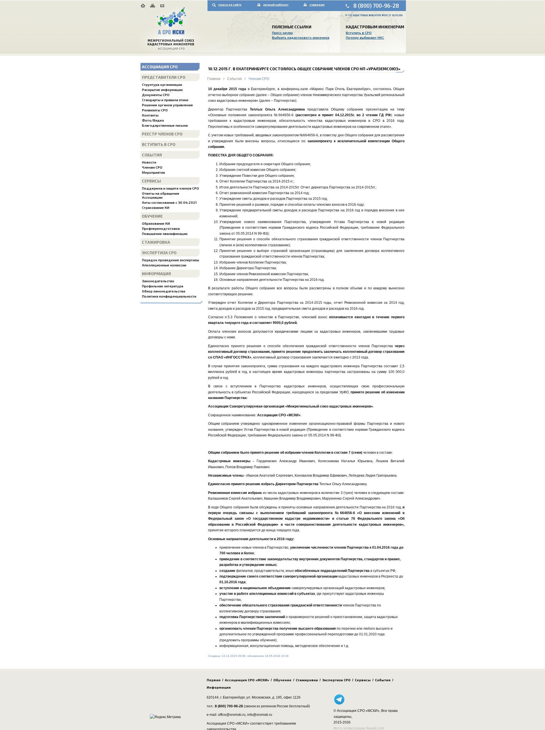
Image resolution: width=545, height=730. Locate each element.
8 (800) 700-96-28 (376, 5)
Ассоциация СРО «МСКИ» (247, 680)
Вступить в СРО (359, 33)
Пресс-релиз (282, 33)
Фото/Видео (153, 120)
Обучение (152, 216)
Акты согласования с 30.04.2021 (169, 202)
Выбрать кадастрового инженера (300, 37)
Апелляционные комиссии (164, 265)
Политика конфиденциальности (169, 296)
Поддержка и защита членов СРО (170, 188)
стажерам (316, 4)
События (152, 154)
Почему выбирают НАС (365, 37)
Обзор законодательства (163, 291)
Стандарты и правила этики (165, 100)
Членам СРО (152, 167)
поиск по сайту (230, 4)
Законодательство (158, 281)
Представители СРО (163, 77)
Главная (214, 79)
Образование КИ (156, 223)
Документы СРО (155, 95)
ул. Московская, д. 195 (264, 697)
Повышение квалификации (164, 233)
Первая (214, 680)
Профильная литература (162, 286)
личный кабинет (275, 4)
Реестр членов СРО (162, 133)
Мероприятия (153, 172)
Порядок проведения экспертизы (170, 260)
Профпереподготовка (161, 228)
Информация (156, 273)
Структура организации (162, 84)
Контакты (150, 115)
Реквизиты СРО (155, 110)
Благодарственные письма (165, 125)
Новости (149, 162)
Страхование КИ (155, 207)
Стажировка (156, 242)
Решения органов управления (167, 105)
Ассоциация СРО (160, 66)
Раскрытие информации (162, 90)
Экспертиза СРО (159, 252)
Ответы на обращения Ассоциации (160, 195)
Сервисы (151, 181)
